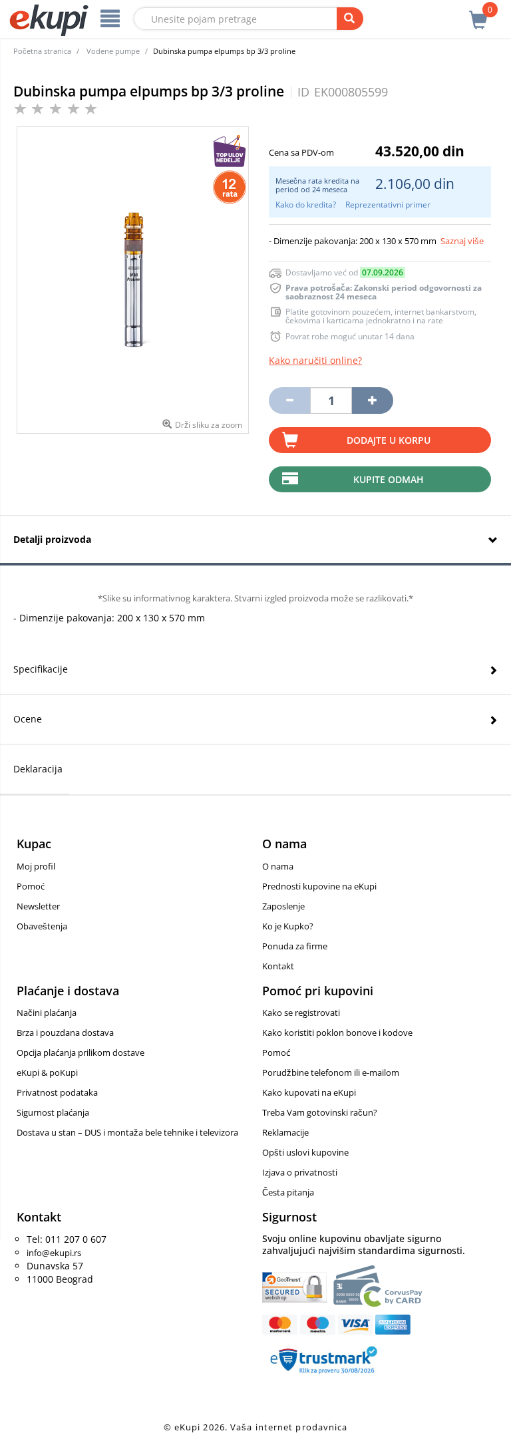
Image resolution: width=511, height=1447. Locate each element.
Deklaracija (38, 768)
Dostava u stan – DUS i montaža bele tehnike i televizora (127, 1132)
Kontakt (278, 966)
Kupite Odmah (388, 479)
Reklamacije (285, 1132)
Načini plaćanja (47, 1013)
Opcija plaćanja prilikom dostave (80, 1052)
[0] (478, 12)
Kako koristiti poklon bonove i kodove (337, 1033)
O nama (277, 866)
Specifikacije (40, 669)
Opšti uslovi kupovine (305, 1152)
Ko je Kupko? (287, 926)
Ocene (27, 719)
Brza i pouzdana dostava (65, 1033)
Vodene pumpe (113, 51)
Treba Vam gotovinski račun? (319, 1112)
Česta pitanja (288, 1192)
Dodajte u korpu (388, 440)
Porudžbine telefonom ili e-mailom (330, 1072)
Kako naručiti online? (315, 360)
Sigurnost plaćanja (53, 1112)
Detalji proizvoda (52, 539)
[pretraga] (350, 18)
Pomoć (31, 886)
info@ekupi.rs (54, 1253)
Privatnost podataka (57, 1092)
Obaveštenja (42, 926)
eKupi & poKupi (47, 1072)
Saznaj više (462, 241)
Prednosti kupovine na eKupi (319, 886)
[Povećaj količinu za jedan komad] (372, 400)
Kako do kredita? (305, 204)
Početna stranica (42, 51)
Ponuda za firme (294, 946)
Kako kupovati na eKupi (309, 1092)
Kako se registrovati (301, 1013)
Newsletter (38, 906)
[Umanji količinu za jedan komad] (289, 400)
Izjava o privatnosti (299, 1172)
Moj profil (36, 866)
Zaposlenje (283, 906)
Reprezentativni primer (387, 204)
